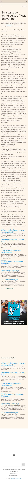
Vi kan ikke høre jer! (9, 280)
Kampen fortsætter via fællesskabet (11, 251)
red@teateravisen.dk (16, 478)
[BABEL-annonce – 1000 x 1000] (14, 324)
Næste (10, 288)
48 (7, 288)
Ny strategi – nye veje (10, 271)
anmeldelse (9, 25)
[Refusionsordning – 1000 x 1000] (14, 352)
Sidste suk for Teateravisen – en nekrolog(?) (13, 231)
